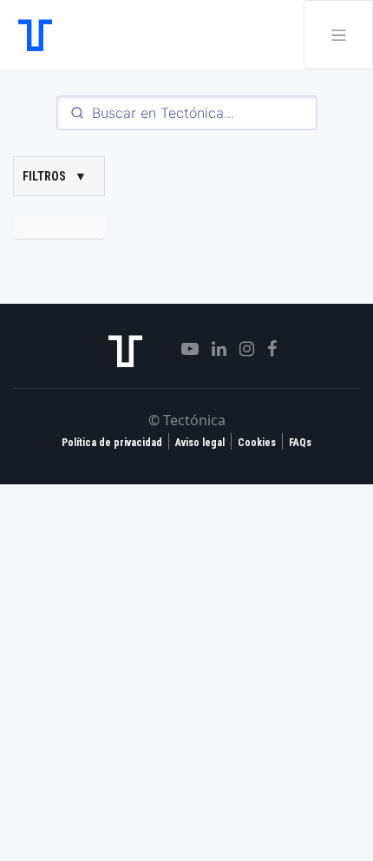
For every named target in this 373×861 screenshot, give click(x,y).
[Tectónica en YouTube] (183, 348)
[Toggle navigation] (338, 34)
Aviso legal (200, 443)
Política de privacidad (112, 443)
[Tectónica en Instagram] (240, 348)
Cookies (257, 443)
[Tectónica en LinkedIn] (212, 348)
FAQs (300, 443)
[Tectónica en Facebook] (265, 348)
